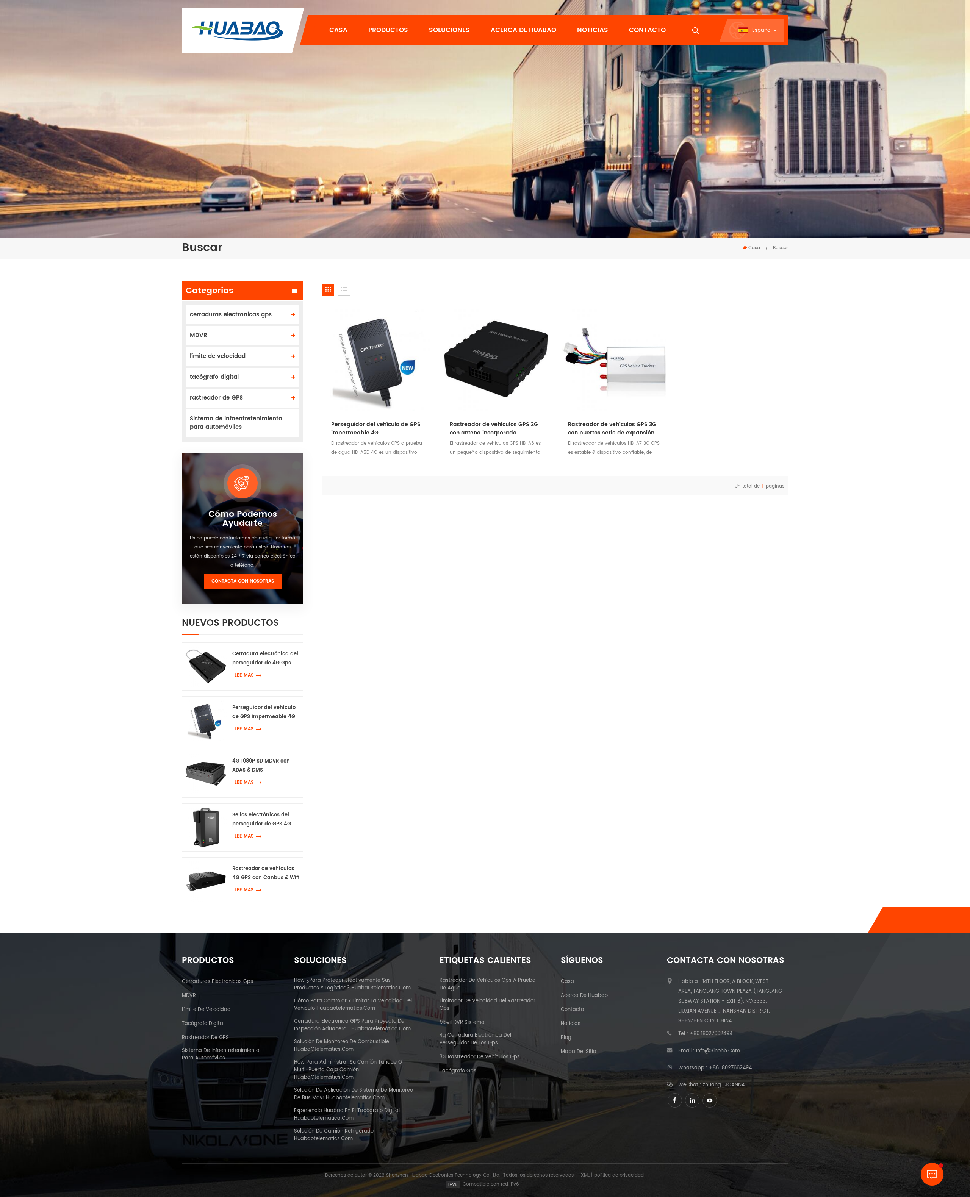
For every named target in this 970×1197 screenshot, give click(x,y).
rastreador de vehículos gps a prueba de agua (488, 984)
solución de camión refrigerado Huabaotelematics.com (334, 1135)
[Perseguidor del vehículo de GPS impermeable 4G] (206, 720)
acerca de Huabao (584, 996)
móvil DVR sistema (462, 1023)
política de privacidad (619, 1175)
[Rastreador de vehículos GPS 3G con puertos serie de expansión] (614, 359)
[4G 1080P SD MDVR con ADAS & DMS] (206, 773)
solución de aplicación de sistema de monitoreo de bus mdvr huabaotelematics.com (353, 1094)
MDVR (198, 335)
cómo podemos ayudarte (242, 519)
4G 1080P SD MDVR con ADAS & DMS (261, 765)
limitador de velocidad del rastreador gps (487, 1005)
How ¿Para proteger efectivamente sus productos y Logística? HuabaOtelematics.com (352, 984)
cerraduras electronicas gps (231, 314)
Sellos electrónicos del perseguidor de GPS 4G (261, 819)
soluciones (449, 30)
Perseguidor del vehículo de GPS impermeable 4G (264, 712)
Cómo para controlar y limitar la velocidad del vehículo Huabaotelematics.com (353, 1005)
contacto (572, 1010)
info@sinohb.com (718, 1051)
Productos (388, 30)
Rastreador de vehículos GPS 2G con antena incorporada (494, 428)
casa (567, 982)
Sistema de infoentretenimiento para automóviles (236, 423)
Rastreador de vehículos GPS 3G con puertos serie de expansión (612, 428)
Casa (338, 30)
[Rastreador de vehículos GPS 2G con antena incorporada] (496, 359)
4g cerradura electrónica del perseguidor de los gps (475, 1039)
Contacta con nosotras (242, 581)
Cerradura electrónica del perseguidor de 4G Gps (265, 658)
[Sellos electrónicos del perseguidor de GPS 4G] (206, 827)
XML (585, 1175)
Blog (566, 1038)
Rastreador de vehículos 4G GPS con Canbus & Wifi (265, 873)
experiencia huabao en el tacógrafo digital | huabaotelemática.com (348, 1114)
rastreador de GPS (216, 398)
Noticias (592, 30)
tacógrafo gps (458, 1071)
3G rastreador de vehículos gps (480, 1057)
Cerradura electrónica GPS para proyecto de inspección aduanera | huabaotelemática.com (352, 1025)
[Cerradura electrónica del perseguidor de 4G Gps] (206, 666)
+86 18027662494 (711, 1034)
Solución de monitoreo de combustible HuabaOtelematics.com (341, 1045)
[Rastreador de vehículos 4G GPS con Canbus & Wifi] (206, 881)
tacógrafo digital (214, 377)
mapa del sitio (578, 1052)
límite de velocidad (218, 356)
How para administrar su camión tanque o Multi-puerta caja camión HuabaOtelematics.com (348, 1070)
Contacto (647, 30)
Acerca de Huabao (523, 30)
